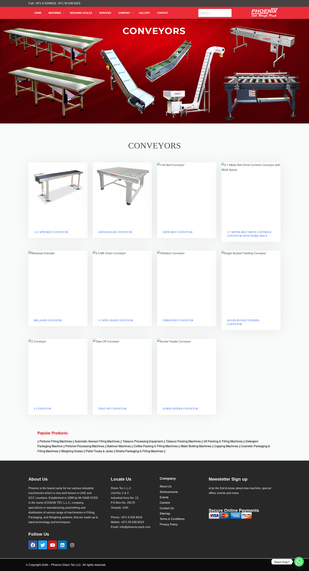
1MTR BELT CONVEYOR (178, 232)
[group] (251, 193)
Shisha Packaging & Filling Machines (139, 451)
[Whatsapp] (299, 562)
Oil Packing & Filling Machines (223, 441)
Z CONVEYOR (42, 408)
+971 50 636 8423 (132, 522)
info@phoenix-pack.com (135, 526)
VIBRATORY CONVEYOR (178, 320)
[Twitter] (42, 544)
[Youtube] (52, 544)
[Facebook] (32, 544)
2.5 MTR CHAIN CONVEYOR (115, 320)
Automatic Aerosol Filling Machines (97, 441)
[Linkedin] (62, 544)
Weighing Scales (72, 451)
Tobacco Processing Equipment (142, 441)
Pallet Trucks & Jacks (99, 451)
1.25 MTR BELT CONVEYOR (51, 232)
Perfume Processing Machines (84, 446)
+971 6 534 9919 (131, 517)
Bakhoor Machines (119, 446)
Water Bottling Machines (196, 446)
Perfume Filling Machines (56, 441)
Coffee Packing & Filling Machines (156, 446)
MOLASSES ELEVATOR (48, 320)
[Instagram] (72, 544)
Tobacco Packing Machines (183, 441)
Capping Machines (226, 446)
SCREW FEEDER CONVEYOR (180, 408)
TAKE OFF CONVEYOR (112, 408)
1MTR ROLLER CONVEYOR (115, 232)
